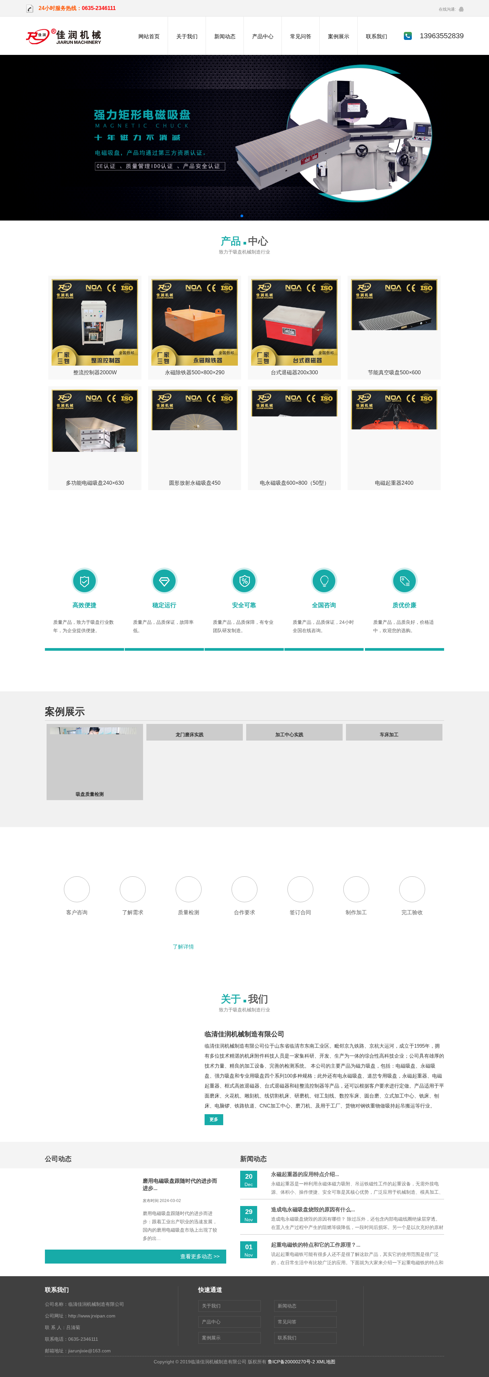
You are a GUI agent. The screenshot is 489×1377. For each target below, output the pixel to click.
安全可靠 (244, 605)
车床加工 (289, 794)
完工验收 (412, 912)
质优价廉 (404, 605)
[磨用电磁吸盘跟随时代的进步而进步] (90, 1248)
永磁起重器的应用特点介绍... (305, 1174)
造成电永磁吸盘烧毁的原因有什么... (313, 1209)
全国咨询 (324, 605)
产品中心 (262, 36)
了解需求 (132, 912)
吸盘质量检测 (389, 794)
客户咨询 (76, 912)
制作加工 (356, 912)
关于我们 (187, 36)
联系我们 (376, 36)
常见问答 (300, 36)
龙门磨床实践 (90, 794)
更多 (214, 1119)
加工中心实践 (190, 794)
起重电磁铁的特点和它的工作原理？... (315, 1245)
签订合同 (300, 912)
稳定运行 (164, 605)
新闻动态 (225, 36)
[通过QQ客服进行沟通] (461, 9)
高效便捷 (84, 605)
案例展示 (338, 36)
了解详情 (183, 946)
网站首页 (149, 36)
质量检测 (188, 912)
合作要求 (244, 912)
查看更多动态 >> (200, 1256)
